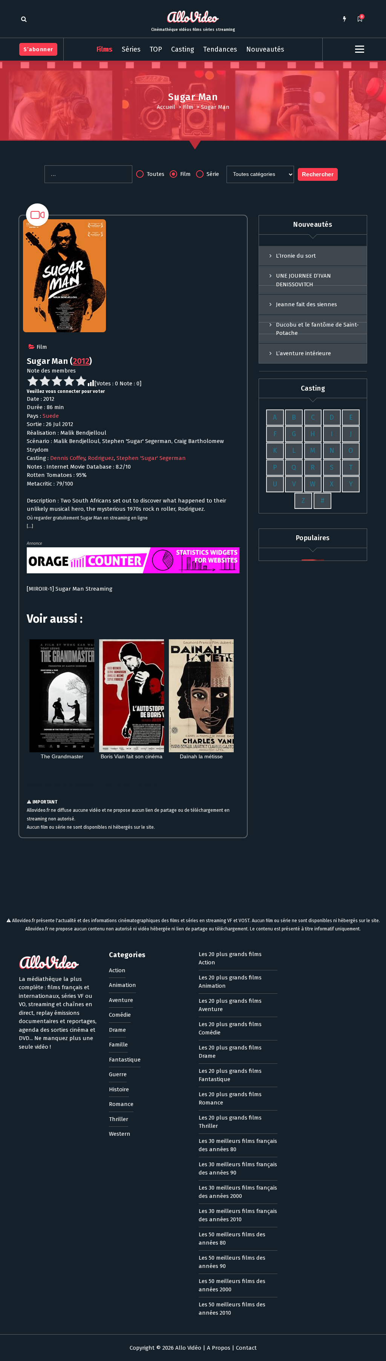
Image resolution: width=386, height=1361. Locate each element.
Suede (51, 415)
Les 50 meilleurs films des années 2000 (232, 1285)
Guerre (118, 1074)
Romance (121, 1104)
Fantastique (125, 1059)
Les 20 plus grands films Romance (230, 1098)
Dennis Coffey (67, 458)
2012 (81, 361)
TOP (156, 49)
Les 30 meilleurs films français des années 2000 (238, 1192)
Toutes (154, 174)
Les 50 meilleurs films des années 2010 (232, 1309)
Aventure (121, 1000)
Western (119, 1133)
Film (188, 107)
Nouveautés (265, 49)
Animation (122, 985)
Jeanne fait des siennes (306, 304)
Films (104, 49)
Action (117, 970)
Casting (182, 49)
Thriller (118, 1119)
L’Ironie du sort (296, 255)
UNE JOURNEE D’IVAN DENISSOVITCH (303, 280)
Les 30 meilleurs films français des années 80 (238, 1145)
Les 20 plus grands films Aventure (230, 1005)
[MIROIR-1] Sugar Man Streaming (69, 588)
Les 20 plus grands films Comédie (230, 1028)
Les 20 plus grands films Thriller (230, 1122)
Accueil (166, 107)
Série (212, 174)
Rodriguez (101, 458)
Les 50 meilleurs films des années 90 (232, 1262)
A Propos (218, 1347)
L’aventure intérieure (303, 353)
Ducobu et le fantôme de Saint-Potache (317, 329)
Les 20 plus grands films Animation (230, 982)
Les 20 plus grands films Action (230, 958)
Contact (246, 1347)
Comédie (120, 1014)
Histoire (119, 1089)
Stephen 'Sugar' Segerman (151, 458)
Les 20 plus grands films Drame (230, 1052)
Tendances (220, 49)
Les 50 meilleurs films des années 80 (232, 1238)
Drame (117, 1029)
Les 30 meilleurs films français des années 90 (238, 1168)
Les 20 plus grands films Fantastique (230, 1075)
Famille (118, 1044)
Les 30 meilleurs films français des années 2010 (238, 1215)
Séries (131, 49)
